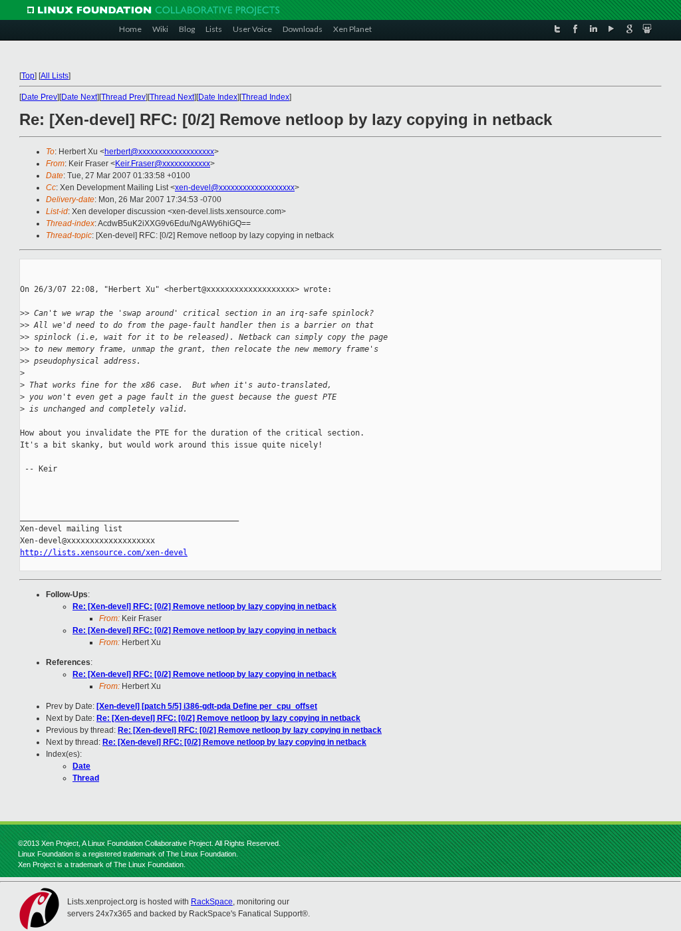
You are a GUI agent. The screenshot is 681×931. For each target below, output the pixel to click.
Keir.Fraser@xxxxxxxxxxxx (162, 163)
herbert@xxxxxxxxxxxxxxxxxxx (159, 151)
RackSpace (212, 901)
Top (28, 75)
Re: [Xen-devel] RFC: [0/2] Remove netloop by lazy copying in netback (204, 606)
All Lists (54, 75)
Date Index (217, 97)
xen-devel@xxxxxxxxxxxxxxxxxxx (235, 187)
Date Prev (39, 97)
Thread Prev (123, 97)
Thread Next (172, 97)
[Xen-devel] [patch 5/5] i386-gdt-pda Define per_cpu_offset (206, 706)
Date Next (79, 97)
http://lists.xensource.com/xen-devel (104, 552)
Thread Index (265, 97)
